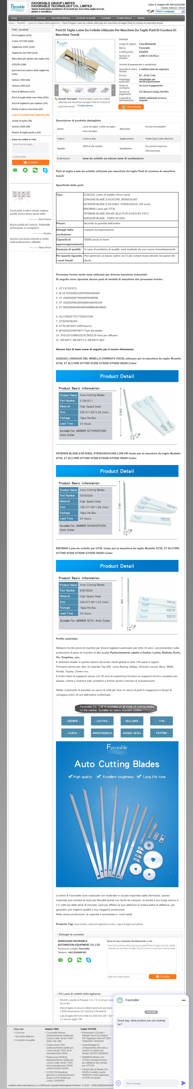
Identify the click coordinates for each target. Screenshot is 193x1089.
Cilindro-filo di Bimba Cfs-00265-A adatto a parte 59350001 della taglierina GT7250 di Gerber (95, 1073)
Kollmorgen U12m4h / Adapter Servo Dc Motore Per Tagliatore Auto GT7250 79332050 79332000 (96, 1036)
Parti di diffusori (20, 91)
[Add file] (118, 1083)
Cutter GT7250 (20, 41)
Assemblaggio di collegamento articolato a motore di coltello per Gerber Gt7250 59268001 (95, 1049)
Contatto (33, 162)
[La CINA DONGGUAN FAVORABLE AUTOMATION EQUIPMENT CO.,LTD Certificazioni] (21, 205)
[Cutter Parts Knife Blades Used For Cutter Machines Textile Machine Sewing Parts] (85, 61)
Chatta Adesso (169, 8)
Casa (14, 18)
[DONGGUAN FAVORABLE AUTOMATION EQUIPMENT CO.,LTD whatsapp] (27, 173)
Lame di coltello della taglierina (44, 23)
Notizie (141, 18)
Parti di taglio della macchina (27, 97)
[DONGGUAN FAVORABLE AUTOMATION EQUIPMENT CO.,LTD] (183, 11)
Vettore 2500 (18, 86)
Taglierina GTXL (20, 47)
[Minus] (183, 1000)
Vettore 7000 (18, 80)
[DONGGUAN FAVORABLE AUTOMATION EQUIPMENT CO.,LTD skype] (47, 173)
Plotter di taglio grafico (24, 132)
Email (182, 8)
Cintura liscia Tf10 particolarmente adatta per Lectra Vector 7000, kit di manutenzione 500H (60, 1049)
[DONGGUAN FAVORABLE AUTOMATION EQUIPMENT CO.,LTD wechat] (37, 173)
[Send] (184, 1083)
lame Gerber (80, 924)
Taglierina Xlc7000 (21, 53)
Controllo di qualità (86, 18)
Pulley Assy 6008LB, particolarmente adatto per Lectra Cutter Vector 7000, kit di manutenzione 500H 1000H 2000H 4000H (60, 1063)
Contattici (106, 18)
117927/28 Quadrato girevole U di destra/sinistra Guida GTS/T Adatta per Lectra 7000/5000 (60, 1076)
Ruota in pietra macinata (25, 109)
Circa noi (41, 18)
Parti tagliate (18, 35)
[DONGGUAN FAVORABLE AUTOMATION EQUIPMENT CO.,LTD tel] (15, 180)
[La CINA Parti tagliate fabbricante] (19, 6)
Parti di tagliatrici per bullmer (27, 103)
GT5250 (16, 64)
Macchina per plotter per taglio (28, 58)
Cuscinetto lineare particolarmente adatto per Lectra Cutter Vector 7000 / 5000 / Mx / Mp (60, 1036)
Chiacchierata (133, 106)
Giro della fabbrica (60, 18)
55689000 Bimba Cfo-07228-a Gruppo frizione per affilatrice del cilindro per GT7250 (94, 1061)
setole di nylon (19, 121)
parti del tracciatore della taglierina (30, 70)
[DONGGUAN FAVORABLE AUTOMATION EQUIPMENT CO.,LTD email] (17, 173)
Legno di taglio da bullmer (129, 924)
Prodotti (27, 18)
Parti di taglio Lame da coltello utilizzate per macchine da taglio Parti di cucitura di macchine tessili (84, 103)
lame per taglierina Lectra (102, 924)
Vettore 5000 (18, 126)
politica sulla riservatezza (21, 1085)
